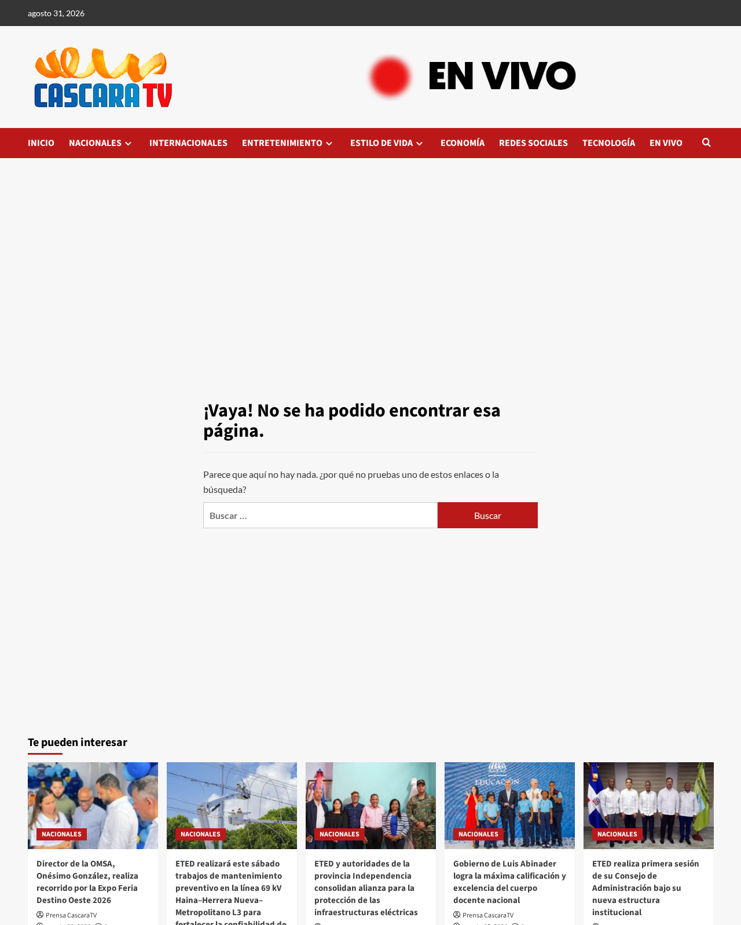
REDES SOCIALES (533, 143)
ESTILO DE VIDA (381, 143)
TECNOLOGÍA (608, 143)
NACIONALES (95, 143)
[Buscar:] (320, 515)
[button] (706, 143)
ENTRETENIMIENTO (282, 143)
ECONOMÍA (463, 143)
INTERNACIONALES (188, 143)
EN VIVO (666, 143)
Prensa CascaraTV (71, 915)
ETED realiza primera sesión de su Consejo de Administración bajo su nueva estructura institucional (645, 888)
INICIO (41, 143)
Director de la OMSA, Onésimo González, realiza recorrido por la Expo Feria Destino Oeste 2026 (87, 882)
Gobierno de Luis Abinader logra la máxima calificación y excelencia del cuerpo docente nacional (509, 882)
